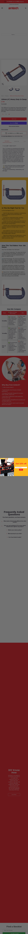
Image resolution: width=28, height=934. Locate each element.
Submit (21, 469)
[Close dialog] (27, 458)
